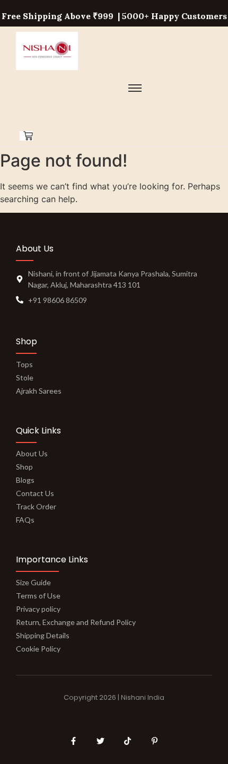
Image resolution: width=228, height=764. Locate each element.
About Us (32, 453)
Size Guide (33, 582)
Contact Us (35, 493)
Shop (24, 466)
